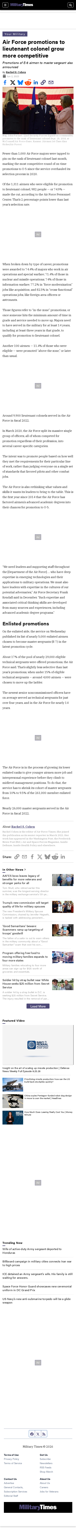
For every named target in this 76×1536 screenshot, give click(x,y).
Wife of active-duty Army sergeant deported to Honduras (32, 1251)
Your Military (15, 34)
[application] (37, 1045)
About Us (45, 1483)
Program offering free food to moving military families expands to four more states (25, 956)
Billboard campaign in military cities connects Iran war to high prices (37, 1263)
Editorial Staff (11, 1495)
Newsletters (46, 1463)
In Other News (12, 869)
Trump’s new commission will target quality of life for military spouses (25, 904)
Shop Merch (46, 1471)
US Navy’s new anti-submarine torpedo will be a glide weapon (36, 1301)
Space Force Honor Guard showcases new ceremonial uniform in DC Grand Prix (37, 1288)
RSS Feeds (45, 1467)
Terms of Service (13, 1463)
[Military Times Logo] (21, 5)
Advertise (9, 1483)
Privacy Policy (11, 1459)
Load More (38, 1006)
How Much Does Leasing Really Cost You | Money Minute (48, 1113)
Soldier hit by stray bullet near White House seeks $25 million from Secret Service (25, 983)
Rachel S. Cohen (16, 72)
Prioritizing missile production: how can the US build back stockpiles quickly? (47, 1080)
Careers (44, 1487)
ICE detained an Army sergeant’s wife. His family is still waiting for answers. (37, 1276)
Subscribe (45, 1459)
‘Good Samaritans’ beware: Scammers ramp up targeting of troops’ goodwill (22, 929)
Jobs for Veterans (49, 1491)
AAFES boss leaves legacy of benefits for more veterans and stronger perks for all (22, 879)
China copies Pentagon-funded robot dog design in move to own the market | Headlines (48, 1097)
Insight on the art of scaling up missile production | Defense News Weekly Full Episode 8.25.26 (35, 1069)
